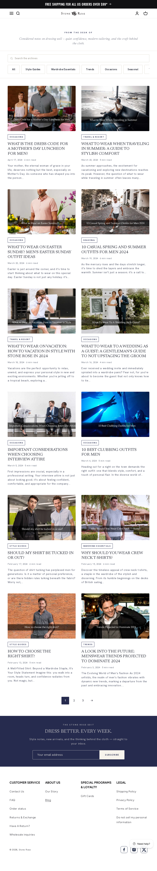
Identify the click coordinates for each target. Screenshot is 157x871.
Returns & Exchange (23, 817)
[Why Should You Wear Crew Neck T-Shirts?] (115, 517)
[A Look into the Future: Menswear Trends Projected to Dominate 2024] (115, 616)
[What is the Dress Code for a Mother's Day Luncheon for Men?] (42, 108)
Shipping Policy (126, 791)
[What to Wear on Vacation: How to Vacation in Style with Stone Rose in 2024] (42, 311)
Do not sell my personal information (131, 820)
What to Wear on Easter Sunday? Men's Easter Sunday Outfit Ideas (39, 252)
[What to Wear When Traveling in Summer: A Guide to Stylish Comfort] (115, 108)
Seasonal (133, 69)
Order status (18, 808)
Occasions (111, 69)
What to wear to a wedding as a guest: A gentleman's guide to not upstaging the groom (114, 351)
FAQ (12, 800)
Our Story (51, 791)
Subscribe (112, 754)
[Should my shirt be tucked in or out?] (42, 517)
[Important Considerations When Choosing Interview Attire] (42, 414)
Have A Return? (20, 826)
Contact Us (17, 791)
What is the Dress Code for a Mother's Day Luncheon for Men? (38, 149)
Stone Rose (25, 849)
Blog (48, 800)
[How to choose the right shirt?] (42, 616)
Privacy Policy (125, 800)
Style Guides (33, 69)
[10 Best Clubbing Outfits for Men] (115, 414)
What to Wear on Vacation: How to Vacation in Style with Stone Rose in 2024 (41, 351)
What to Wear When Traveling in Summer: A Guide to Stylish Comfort (115, 149)
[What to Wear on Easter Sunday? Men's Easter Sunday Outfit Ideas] (42, 211)
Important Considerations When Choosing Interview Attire (37, 455)
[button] (11, 13)
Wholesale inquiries (22, 834)
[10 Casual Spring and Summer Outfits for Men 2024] (115, 211)
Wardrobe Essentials (63, 69)
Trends (90, 69)
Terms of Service (127, 808)
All (13, 69)
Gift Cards (87, 796)
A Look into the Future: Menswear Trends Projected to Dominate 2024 (113, 656)
